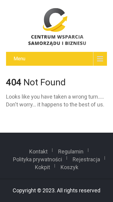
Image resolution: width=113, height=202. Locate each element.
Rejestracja (86, 158)
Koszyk (69, 166)
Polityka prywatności (37, 158)
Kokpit (42, 166)
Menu (19, 59)
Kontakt (38, 150)
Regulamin (70, 150)
